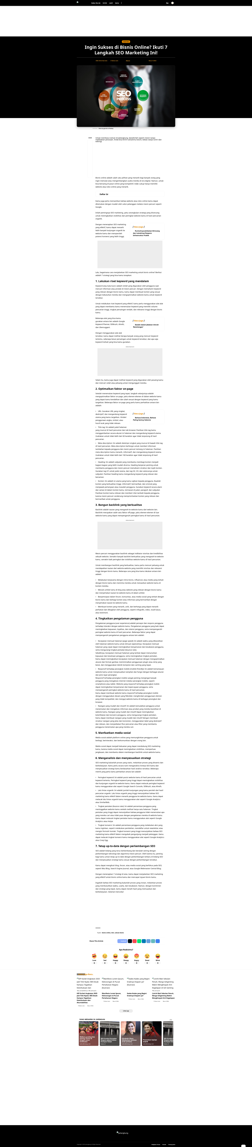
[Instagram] (128, 1139)
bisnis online (106, 933)
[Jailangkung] (82, 3)
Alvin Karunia (103, 61)
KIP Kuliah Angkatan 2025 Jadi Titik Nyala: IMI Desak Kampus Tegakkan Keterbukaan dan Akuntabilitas (87, 998)
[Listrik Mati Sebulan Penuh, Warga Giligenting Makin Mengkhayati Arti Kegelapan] (163, 984)
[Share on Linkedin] (144, 941)
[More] (144, 60)
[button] (121, 3)
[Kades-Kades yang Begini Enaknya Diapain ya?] (138, 984)
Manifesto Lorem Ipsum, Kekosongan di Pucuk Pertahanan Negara (111, 995)
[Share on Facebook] (132, 60)
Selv (112, 933)
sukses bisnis (119, 933)
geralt (105, 128)
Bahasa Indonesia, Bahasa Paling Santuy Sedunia (144, 419)
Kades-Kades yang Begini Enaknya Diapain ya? (137, 994)
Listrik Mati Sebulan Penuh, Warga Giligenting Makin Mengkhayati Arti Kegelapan (163, 995)
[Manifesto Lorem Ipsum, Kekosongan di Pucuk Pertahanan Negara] (113, 984)
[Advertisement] (126, 21)
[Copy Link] (138, 60)
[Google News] (126, 1139)
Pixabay (111, 128)
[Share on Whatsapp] (90, 156)
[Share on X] (135, 60)
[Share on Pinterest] (90, 151)
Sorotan (126, 41)
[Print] (141, 60)
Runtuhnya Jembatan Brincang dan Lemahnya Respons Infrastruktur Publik (146, 233)
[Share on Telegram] (90, 161)
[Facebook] (123, 1139)
